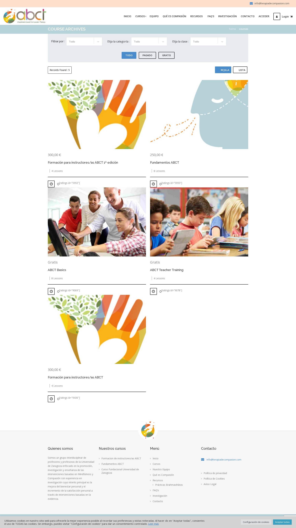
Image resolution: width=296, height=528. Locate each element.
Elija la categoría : (118, 41)
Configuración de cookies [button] (256, 522)
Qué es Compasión (174, 16)
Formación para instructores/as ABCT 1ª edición (83, 162)
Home (232, 29)
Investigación (227, 16)
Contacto (248, 16)
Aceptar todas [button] (282, 522)
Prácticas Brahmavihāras (169, 484)
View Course (97, 114)
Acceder (264, 16)
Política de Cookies (214, 478)
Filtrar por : (58, 41)
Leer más (153, 523)
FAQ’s (211, 16)
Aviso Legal (210, 484)
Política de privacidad (215, 473)
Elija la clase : (180, 41)
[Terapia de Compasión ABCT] (24, 16)
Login (285, 16)
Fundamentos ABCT (164, 162)
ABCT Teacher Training (166, 270)
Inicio (127, 16)
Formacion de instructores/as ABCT (121, 458)
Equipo (154, 16)
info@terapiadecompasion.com (272, 3)
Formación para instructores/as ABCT (75, 377)
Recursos (196, 16)
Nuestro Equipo (161, 469)
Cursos (140, 16)
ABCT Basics (57, 270)
